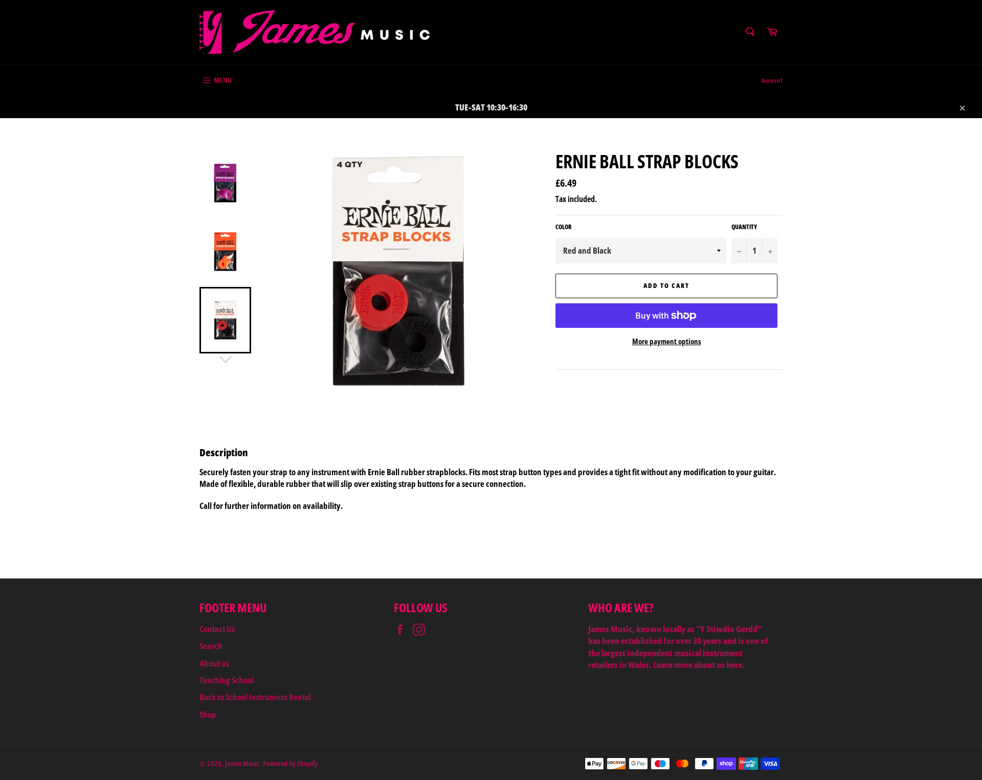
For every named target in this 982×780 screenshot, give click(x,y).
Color (563, 227)
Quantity (744, 227)
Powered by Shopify (290, 763)
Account (772, 80)
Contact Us (217, 629)
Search (210, 646)
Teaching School (226, 680)
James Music (242, 763)
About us (214, 663)
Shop (207, 714)
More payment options (666, 341)
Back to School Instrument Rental (255, 697)
